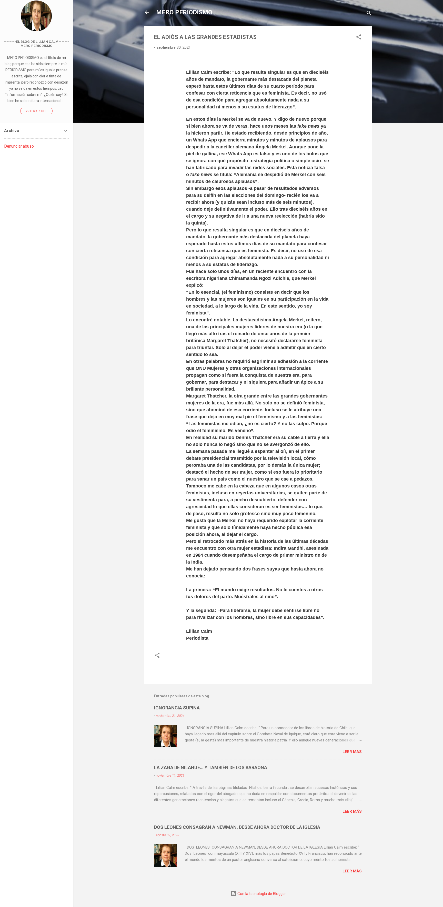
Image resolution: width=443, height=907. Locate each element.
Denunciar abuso (19, 146)
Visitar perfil (36, 111)
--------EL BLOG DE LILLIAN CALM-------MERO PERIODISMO (36, 43)
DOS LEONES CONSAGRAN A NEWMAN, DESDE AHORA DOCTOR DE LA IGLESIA (237, 827)
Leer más (352, 751)
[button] (359, 38)
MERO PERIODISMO (184, 12)
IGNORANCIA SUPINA (177, 707)
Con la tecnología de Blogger (261, 893)
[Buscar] (369, 14)
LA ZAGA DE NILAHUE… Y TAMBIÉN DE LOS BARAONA (210, 767)
